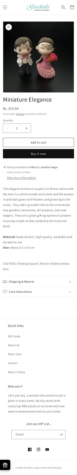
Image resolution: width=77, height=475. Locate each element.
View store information (21, 178)
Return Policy (16, 372)
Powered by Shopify (51, 467)
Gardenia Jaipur (32, 467)
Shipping (20, 114)
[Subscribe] (61, 434)
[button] (5, 7)
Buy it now (38, 154)
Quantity (8, 120)
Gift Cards (14, 336)
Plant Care (14, 354)
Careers (13, 363)
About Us (14, 345)
